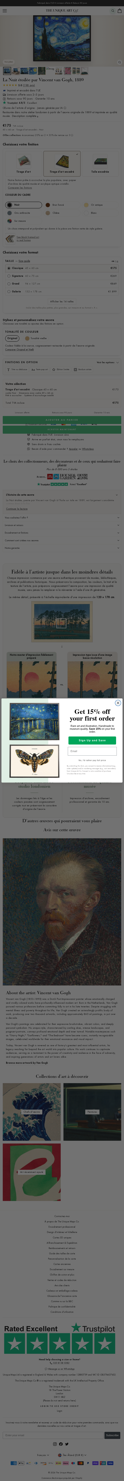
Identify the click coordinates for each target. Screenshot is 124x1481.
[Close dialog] (118, 703)
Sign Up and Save (92, 740)
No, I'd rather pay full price (92, 760)
